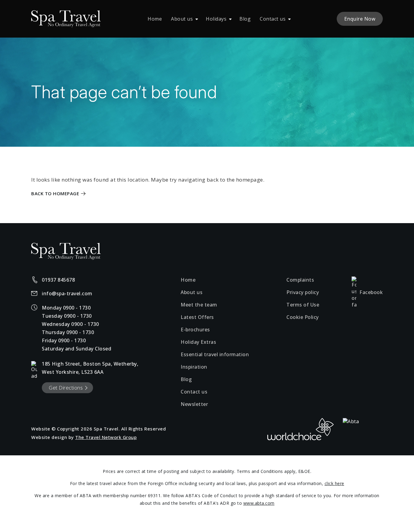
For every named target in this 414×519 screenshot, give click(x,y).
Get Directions (66, 387)
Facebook (371, 292)
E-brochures (195, 329)
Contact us (272, 18)
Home (155, 18)
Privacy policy (302, 292)
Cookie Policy (302, 317)
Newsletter (194, 404)
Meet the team (199, 304)
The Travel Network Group (106, 437)
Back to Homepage (55, 193)
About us (182, 18)
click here (334, 483)
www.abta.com (259, 503)
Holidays (216, 18)
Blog (245, 18)
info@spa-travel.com (67, 293)
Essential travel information (215, 354)
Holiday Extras (198, 342)
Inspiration (194, 366)
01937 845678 (58, 279)
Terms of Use (302, 304)
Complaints (300, 279)
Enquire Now (360, 18)
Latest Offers (197, 317)
